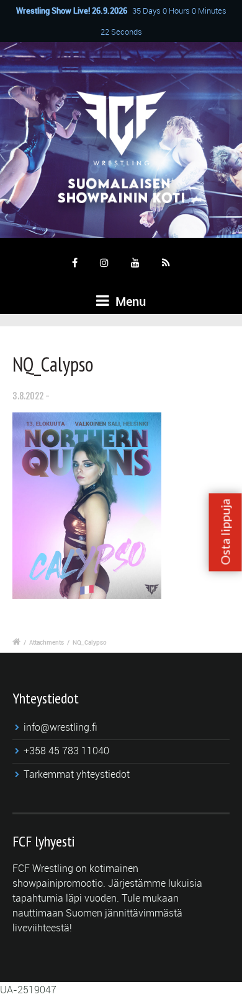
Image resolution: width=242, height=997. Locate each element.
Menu (129, 301)
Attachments (46, 642)
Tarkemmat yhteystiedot (77, 774)
